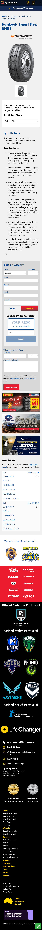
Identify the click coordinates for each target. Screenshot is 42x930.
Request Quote (11, 387)
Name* (6, 277)
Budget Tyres (7, 889)
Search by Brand (9, 819)
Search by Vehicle (10, 813)
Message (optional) (10, 360)
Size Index (7, 883)
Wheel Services (9, 854)
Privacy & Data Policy (16, 924)
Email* (6, 292)
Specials (6, 860)
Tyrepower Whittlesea (22, 8)
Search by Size (8, 816)
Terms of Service (29, 378)
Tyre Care (6, 822)
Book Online (9, 866)
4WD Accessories (9, 840)
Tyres (5, 810)
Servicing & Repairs (10, 848)
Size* (5, 270)
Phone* (6, 285)
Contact (6, 863)
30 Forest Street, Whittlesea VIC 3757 (21, 753)
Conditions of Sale (30, 924)
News (5, 872)
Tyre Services (8, 851)
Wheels (6, 828)
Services (6, 837)
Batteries (6, 843)
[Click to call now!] (28, 3)
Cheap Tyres (7, 892)
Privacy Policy (14, 378)
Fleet (5, 869)
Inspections (7, 846)
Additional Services (10, 857)
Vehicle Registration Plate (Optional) (13, 351)
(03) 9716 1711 (14, 759)
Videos (6, 875)
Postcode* (7, 300)
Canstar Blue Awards (11, 886)
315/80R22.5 (33, 503)
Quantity (31, 270)
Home (6, 16)
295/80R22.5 (33, 473)
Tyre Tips (6, 825)
